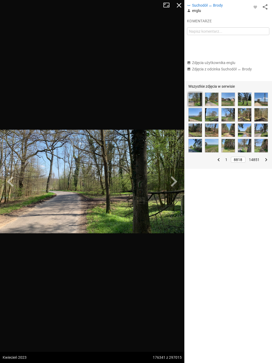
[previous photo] (10, 181)
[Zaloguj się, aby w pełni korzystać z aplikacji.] (255, 7)
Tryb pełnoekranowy (168, 5)
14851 (254, 160)
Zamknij (179, 5)
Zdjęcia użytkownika (213, 63)
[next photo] (173, 181)
